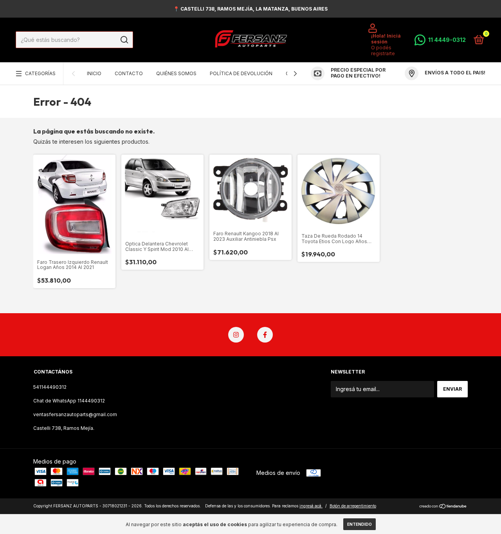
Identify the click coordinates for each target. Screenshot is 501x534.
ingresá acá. (311, 505)
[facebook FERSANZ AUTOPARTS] (265, 335)
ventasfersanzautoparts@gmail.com (75, 414)
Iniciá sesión (386, 39)
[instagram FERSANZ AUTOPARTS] (236, 335)
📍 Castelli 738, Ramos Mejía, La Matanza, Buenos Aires (250, 9)
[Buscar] (123, 40)
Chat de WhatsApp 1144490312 (69, 401)
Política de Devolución (241, 74)
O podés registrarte (383, 50)
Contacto (129, 74)
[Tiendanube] (443, 506)
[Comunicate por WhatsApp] (440, 40)
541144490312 (50, 387)
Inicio (94, 74)
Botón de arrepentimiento (353, 505)
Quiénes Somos (176, 74)
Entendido (359, 524)
